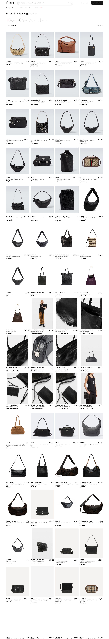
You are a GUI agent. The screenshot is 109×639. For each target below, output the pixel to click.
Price (34, 20)
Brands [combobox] (25, 20)
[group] (84, 2)
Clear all (44, 20)
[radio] (82, 2)
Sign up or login (97, 3)
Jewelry (31, 8)
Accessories (20, 8)
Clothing (8, 8)
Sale (41, 8)
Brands (36, 8)
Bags (26, 8)
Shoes (13, 8)
